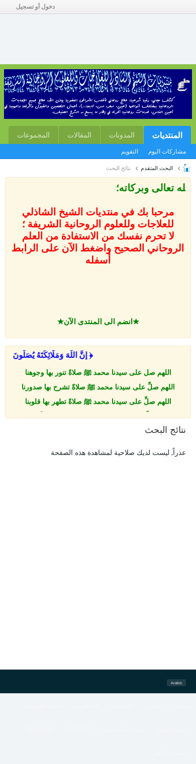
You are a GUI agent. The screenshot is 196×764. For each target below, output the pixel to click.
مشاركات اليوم (167, 151)
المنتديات (167, 134)
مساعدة (181, 705)
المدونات (122, 134)
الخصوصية (121, 705)
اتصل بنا (152, 705)
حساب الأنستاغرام (124, 729)
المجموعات (33, 134)
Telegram (40, 729)
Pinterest (78, 729)
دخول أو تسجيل (35, 6)
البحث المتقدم (157, 168)
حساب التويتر (170, 729)
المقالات (79, 134)
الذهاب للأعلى (169, 752)
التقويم (129, 151)
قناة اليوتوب (85, 705)
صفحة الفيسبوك (42, 705)
